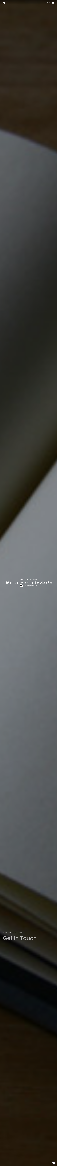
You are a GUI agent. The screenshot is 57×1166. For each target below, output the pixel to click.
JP (47, 3)
